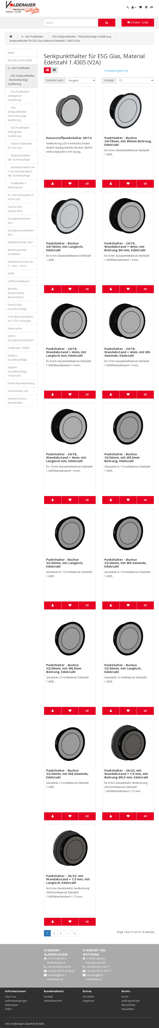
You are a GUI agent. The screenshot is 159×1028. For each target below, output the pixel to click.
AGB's (8, 1009)
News (11, 52)
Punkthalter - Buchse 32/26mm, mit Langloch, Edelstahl (64, 562)
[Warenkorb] (146, 7)
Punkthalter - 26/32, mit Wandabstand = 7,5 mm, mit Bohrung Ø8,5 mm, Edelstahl (126, 773)
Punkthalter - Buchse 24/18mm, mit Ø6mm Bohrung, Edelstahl (128, 141)
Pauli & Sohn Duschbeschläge (17, 307)
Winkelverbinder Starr (20, 242)
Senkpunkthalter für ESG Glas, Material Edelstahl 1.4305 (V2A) (44, 40)
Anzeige (109, 80)
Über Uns (10, 996)
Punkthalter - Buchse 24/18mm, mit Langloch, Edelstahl (64, 246)
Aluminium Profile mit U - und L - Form (20, 264)
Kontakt (48, 996)
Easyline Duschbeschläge (17, 357)
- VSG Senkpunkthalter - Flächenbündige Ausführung (18, 114)
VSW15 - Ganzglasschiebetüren (21, 338)
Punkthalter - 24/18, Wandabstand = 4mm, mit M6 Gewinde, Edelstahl (127, 352)
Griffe (11, 273)
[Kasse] (151, 7)
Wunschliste (128, 1005)
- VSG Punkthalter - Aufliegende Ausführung (19, 132)
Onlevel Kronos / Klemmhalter (17, 401)
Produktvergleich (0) (116, 70)
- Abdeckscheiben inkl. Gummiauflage (19, 157)
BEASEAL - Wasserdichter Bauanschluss (16, 293)
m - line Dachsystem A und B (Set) (20, 197)
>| (74, 933)
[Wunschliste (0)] (140, 7)
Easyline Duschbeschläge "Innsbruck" (17, 371)
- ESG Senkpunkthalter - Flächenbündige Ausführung (21, 80)
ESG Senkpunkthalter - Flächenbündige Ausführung (81, 36)
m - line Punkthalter (32, 36)
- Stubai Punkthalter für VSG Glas (20, 146)
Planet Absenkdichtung (21, 383)
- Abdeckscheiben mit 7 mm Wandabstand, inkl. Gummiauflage (21, 171)
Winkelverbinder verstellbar (17, 252)
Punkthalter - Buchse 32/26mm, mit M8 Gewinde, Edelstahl (125, 562)
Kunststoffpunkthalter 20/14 (69, 138)
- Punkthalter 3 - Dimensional (18, 185)
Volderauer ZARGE (18, 348)
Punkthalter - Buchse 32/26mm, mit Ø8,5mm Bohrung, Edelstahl (122, 457)
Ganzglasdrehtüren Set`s (19, 221)
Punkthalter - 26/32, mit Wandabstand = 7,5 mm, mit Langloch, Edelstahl (68, 879)
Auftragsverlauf (131, 1001)
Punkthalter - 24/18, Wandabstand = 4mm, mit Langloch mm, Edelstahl (66, 352)
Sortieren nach (54, 80)
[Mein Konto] (134, 7)
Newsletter (128, 1009)
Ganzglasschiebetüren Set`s (21, 232)
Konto (125, 996)
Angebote (88, 1001)
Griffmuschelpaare (19, 281)
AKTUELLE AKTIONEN (20, 60)
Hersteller (88, 996)
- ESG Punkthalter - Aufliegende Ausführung (19, 96)
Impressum (11, 1005)
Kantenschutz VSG (18, 391)
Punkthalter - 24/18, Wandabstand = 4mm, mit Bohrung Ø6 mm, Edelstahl (124, 246)
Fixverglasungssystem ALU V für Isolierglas (20, 319)
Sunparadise (15, 328)
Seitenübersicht (53, 1001)
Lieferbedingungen (16, 1001)
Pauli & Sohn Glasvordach (15, 209)
